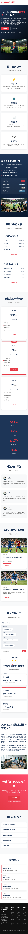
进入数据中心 (14, 282)
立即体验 (5, 28)
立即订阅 (14, 369)
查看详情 (7, 565)
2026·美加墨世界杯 (8, 2)
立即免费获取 (14, 797)
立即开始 (14, 334)
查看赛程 (14, 28)
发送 (24, 651)
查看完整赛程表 (14, 254)
